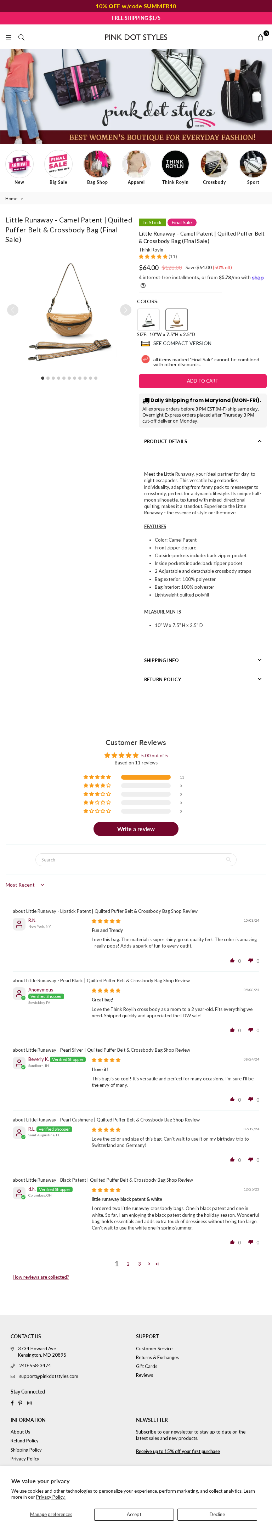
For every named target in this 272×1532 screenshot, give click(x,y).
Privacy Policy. (51, 1497)
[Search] (21, 37)
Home (11, 198)
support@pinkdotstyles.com (48, 1376)
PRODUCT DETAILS (165, 441)
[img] (106, 921)
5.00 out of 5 (154, 755)
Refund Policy (25, 1440)
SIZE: (166, 334)
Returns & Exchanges (157, 1357)
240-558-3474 (35, 1365)
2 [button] (128, 1264)
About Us (20, 1432)
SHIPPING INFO (161, 660)
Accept (134, 1514)
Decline (217, 1514)
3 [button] (139, 1264)
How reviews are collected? (41, 1277)
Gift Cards (146, 1366)
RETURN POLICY (162, 679)
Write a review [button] (136, 828)
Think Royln (151, 250)
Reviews (144, 1375)
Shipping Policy (26, 1450)
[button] (125, 310)
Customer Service (154, 1348)
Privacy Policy (25, 1459)
